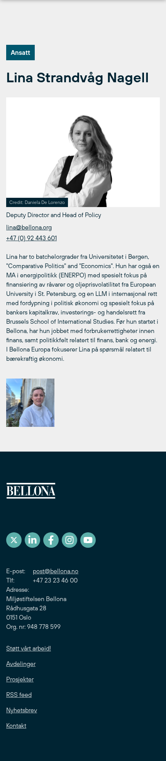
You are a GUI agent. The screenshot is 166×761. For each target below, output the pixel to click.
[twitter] (14, 540)
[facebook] (51, 540)
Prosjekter (20, 679)
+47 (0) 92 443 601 (31, 237)
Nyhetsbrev (21, 710)
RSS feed (19, 694)
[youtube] (88, 540)
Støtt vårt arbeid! (28, 648)
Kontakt (16, 725)
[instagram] (69, 540)
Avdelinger (21, 663)
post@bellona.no (55, 570)
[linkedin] (32, 540)
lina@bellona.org (29, 227)
